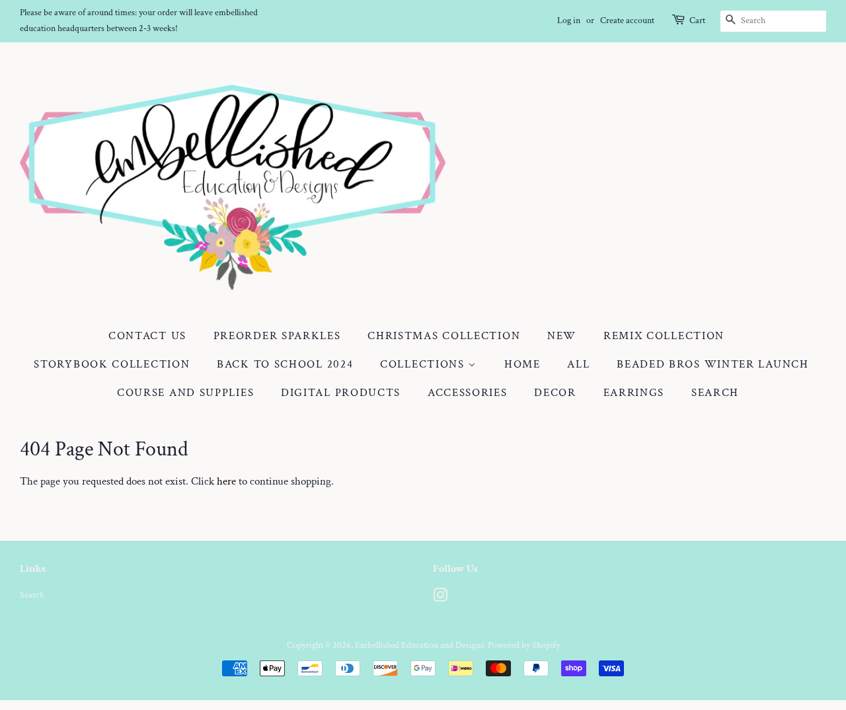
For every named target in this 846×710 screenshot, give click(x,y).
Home (522, 364)
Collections (424, 364)
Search (715, 392)
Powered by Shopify (524, 645)
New (561, 336)
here (226, 481)
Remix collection (663, 336)
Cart (697, 20)
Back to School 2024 (285, 364)
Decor (555, 392)
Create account (627, 20)
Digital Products (341, 392)
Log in (568, 20)
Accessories (468, 392)
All (578, 364)
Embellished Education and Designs (419, 645)
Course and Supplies (185, 392)
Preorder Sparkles (277, 336)
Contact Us (147, 336)
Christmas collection (443, 336)
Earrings (634, 392)
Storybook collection (112, 364)
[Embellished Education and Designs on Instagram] (440, 598)
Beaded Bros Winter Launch (713, 364)
